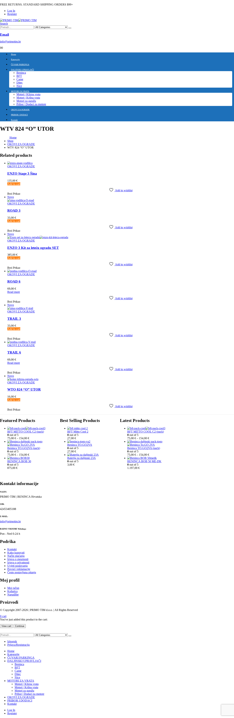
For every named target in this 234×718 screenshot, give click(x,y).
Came (19, 79)
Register (12, 14)
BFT (19, 76)
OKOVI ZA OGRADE (20, 110)
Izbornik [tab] (12, 641)
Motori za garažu (26, 100)
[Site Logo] (18, 20)
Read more (13, 291)
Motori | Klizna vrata (28, 94)
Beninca (21, 72)
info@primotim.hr (10, 521)
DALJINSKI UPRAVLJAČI (22, 70)
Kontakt (14, 120)
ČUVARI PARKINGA (20, 64)
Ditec (19, 82)
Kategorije (15, 59)
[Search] (69, 28)
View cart (6, 626)
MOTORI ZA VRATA (20, 91)
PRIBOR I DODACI (19, 115)
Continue (19, 626)
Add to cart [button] (13, 184)
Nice (19, 85)
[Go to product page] (120, 163)
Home (13, 54)
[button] (4, 23)
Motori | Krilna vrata (28, 97)
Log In (11, 10)
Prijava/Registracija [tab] (18, 644)
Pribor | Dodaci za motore (31, 104)
